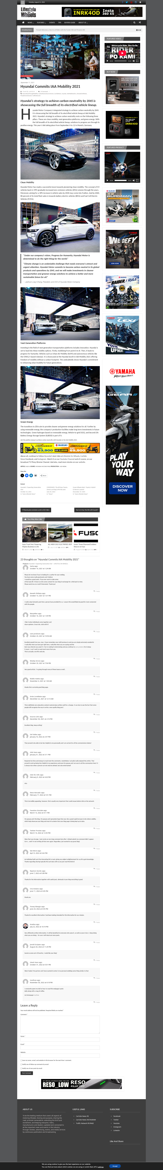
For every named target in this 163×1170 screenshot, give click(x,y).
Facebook (116, 1116)
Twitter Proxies (36, 831)
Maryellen (33, 613)
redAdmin (38, 549)
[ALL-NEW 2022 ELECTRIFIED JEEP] (60, 533)
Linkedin (116, 1130)
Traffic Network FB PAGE (85, 1123)
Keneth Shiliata (35, 593)
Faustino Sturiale (36, 810)
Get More (33, 851)
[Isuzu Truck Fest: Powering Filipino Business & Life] (34, 533)
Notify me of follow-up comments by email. (35, 1064)
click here (33, 752)
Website (23, 1052)
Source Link (34, 717)
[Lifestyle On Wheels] (23, 23)
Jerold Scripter (35, 944)
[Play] (107, 61)
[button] (122, 167)
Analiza (32, 924)
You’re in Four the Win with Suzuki (86, 510)
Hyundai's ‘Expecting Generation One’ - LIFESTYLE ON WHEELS (48, 564)
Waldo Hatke (35, 679)
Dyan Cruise (90, 549)
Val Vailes (33, 734)
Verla (32, 566)
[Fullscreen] (137, 61)
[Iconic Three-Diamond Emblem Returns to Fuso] (86, 533)
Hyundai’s (48, 456)
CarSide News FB (82, 1116)
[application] (122, 53)
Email (23, 1044)
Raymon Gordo (35, 871)
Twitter (116, 1120)
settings (101, 1167)
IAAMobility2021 (71, 93)
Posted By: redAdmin (28, 91)
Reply (98, 591)
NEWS (30, 23)
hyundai (64, 93)
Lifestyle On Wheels (71, 456)
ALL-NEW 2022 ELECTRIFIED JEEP (60, 544)
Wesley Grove (35, 661)
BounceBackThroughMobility (30, 93)
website (82, 462)
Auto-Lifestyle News (26, 76)
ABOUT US (82, 23)
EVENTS (52, 23)
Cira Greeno (34, 889)
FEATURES (40, 23)
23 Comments (44, 91)
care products (35, 634)
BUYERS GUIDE (69, 23)
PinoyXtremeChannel (26, 95)
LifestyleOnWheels (82, 93)
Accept (115, 1166)
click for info (34, 775)
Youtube (116, 1123)
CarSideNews (57, 93)
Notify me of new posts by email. (32, 1068)
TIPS (59, 23)
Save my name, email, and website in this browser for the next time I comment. (47, 1060)
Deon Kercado (35, 793)
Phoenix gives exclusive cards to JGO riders (36, 510)
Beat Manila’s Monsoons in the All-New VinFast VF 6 (52, 30)
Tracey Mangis (35, 906)
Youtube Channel (67, 459)
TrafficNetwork (36, 95)
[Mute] (134, 61)
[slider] (121, 180)
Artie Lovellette (36, 696)
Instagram (42, 459)
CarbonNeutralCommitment (46, 93)
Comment (24, 1014)
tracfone (33, 980)
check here (34, 962)
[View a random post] (140, 23)
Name (23, 1036)
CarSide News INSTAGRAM (86, 1120)
